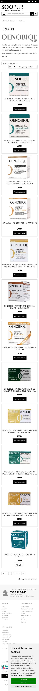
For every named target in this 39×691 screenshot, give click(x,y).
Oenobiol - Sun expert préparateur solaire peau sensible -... (19, 431)
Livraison (23, 614)
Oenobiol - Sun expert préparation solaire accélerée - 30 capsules (19, 265)
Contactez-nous (25, 607)
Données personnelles (27, 620)
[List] (14, 66)
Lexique (4, 611)
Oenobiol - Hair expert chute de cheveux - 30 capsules (19, 100)
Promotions (5, 618)
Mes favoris (5, 642)
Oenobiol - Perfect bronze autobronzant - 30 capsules (19, 182)
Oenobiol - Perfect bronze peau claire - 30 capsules (19, 307)
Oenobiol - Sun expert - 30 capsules (19, 223)
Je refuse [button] (23, 683)
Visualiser (19, 565)
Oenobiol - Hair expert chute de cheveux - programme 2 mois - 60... (19, 390)
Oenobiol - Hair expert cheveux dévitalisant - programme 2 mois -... (19, 473)
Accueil (5, 21)
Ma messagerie (6, 639)
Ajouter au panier (19, 109)
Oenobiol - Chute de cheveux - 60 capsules (19, 555)
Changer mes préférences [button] (23, 686)
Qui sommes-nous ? (27, 609)
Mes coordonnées (7, 637)
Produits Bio (5, 620)
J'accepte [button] (23, 679)
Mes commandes (6, 635)
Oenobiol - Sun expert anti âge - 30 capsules (19, 348)
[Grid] (10, 66)
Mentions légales (26, 616)
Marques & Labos (7, 614)
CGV (22, 618)
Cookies (23, 622)
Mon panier (5, 631)
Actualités (4, 609)
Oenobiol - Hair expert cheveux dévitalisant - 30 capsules (19, 141)
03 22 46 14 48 (18, 592)
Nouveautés (5, 616)
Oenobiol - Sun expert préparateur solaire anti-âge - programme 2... (19, 514)
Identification (5, 633)
